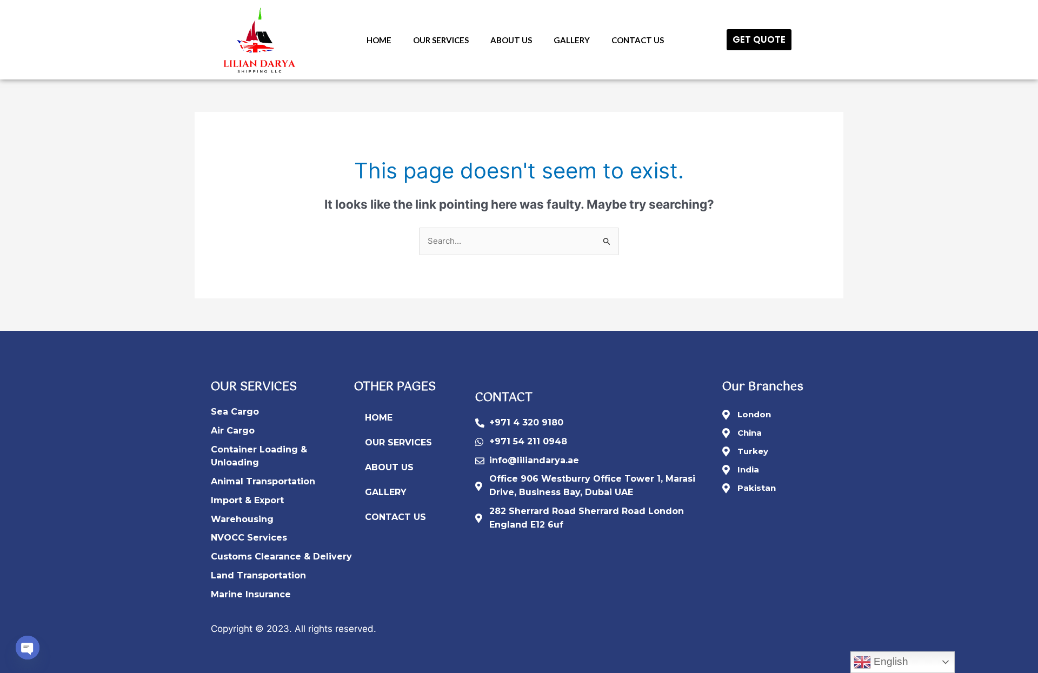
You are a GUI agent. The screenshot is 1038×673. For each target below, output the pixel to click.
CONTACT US (637, 40)
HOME (379, 40)
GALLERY (572, 40)
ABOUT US (511, 40)
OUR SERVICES (441, 40)
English (889, 661)
